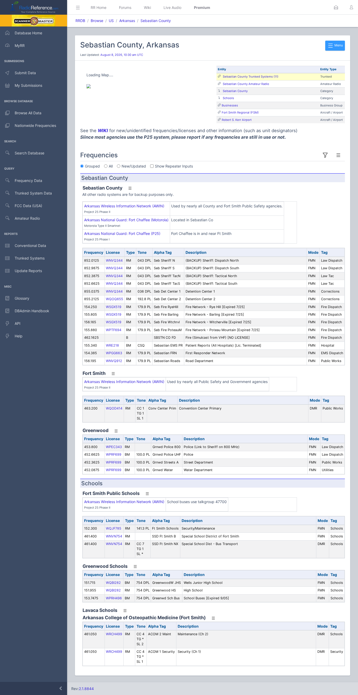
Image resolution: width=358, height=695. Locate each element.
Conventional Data (30, 245)
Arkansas (127, 20)
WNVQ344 (114, 260)
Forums (125, 7)
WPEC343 (114, 447)
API (17, 323)
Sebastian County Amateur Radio (246, 84)
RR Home (98, 7)
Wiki (147, 7)
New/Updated (134, 166)
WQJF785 (113, 528)
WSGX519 (113, 307)
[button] (336, 7)
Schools (228, 98)
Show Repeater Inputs (174, 166)
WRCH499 (114, 634)
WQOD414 (114, 408)
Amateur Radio (27, 218)
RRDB (80, 20)
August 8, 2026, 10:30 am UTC (121, 55)
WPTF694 (113, 330)
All (111, 166)
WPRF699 (113, 454)
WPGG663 (114, 353)
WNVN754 (114, 536)
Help (19, 336)
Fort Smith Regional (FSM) (240, 112)
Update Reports (28, 270)
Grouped (92, 166)
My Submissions (28, 85)
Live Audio (172, 7)
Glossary (22, 298)
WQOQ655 (114, 299)
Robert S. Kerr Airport (237, 120)
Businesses (230, 105)
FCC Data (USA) (28, 205)
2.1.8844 (86, 688)
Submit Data (25, 73)
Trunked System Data (33, 193)
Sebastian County (155, 20)
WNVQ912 (114, 361)
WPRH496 (114, 598)
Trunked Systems (30, 258)
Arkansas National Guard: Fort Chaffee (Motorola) (126, 220)
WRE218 (112, 345)
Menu (338, 45)
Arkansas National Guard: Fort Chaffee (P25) (122, 233)
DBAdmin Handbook (32, 311)
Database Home (28, 33)
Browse (97, 20)
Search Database (29, 153)
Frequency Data (28, 180)
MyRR (20, 45)
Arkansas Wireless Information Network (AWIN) (124, 206)
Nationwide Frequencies (35, 125)
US (111, 20)
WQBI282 (113, 583)
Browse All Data (28, 113)
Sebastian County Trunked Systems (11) (250, 76)
